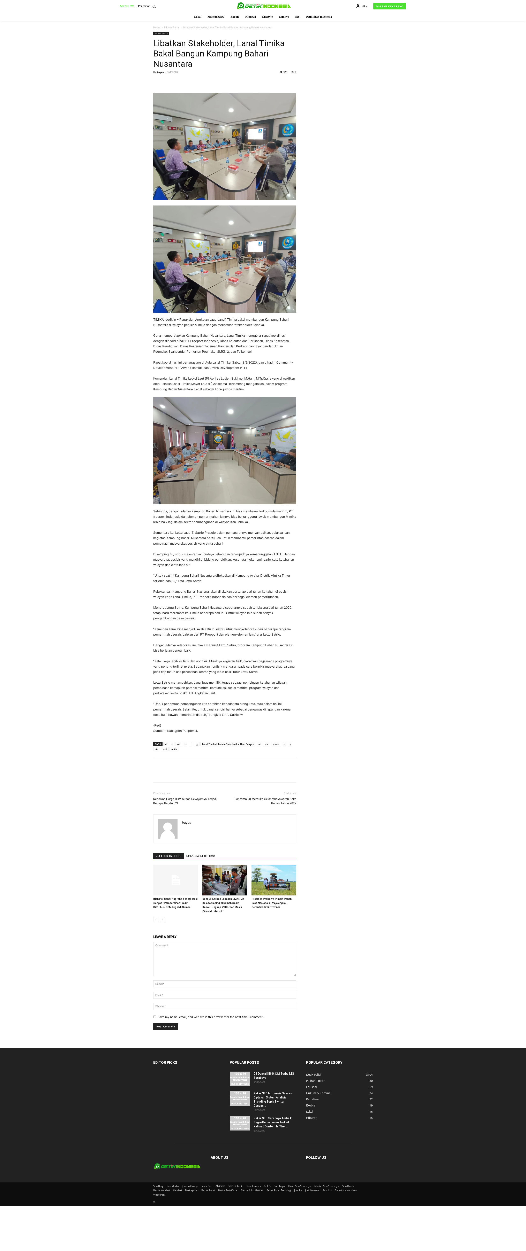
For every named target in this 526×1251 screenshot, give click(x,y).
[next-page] (162, 919)
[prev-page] (155, 919)
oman (276, 744)
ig (197, 744)
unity (174, 749)
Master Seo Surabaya (326, 1186)
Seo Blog (158, 1186)
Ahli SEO (220, 1186)
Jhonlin (298, 1190)
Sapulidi (327, 1190)
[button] (147, 6)
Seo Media (173, 1186)
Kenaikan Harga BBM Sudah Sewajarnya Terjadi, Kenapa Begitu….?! (185, 801)
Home (156, 27)
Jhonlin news (312, 1190)
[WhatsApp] (186, 81)
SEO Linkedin (235, 1186)
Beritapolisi (191, 1190)
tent (165, 749)
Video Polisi (159, 1194)
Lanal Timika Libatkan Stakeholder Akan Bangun (228, 744)
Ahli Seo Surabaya (274, 1186)
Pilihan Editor (171, 27)
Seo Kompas (254, 1186)
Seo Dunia (348, 1186)
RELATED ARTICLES (168, 856)
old (267, 744)
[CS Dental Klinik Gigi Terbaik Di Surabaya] (240, 1079)
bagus (160, 71)
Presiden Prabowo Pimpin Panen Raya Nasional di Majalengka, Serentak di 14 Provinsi (271, 903)
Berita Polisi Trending (278, 1190)
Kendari (177, 1190)
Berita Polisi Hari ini (252, 1190)
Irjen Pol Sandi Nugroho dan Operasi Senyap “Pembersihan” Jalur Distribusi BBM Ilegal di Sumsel (175, 903)
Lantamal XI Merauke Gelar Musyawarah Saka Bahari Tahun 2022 (265, 801)
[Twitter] (167, 81)
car (178, 744)
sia (156, 749)
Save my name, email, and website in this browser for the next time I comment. (210, 1017)
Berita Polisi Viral (228, 1190)
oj (259, 744)
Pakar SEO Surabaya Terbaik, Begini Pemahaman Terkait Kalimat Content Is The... (273, 1122)
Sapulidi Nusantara (346, 1190)
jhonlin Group (189, 1186)
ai (166, 744)
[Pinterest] (176, 81)
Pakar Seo (206, 1186)
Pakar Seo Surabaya (299, 1186)
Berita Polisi (208, 1190)
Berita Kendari (161, 1190)
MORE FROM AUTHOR (200, 856)
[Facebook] (157, 81)
